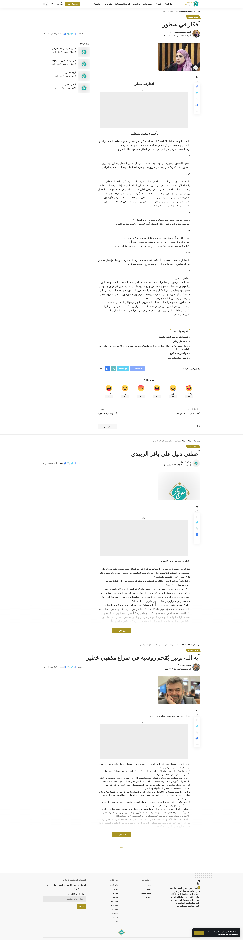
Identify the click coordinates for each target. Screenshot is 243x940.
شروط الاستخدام (224, 934)
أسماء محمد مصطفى (182, 32)
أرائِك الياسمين (70, 73)
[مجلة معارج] (192, 4)
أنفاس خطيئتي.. (70, 85)
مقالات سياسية (193, 17)
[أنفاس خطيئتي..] (84, 88)
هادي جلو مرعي (184, 860)
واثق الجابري (186, 461)
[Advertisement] (144, 110)
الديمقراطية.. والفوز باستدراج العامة (173, 337)
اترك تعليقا (106, 427)
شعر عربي (70, 76)
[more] (91, 4)
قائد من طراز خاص (180, 341)
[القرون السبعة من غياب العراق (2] (84, 52)
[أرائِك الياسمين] (84, 76)
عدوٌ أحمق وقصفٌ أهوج (179, 353)
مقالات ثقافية (69, 52)
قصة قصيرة (70, 88)
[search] (57, 4)
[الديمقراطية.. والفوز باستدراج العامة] (84, 64)
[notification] (61, 3)
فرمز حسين (186, 665)
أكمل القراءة (121, 631)
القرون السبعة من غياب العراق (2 (63, 48)
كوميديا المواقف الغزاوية (178, 358)
